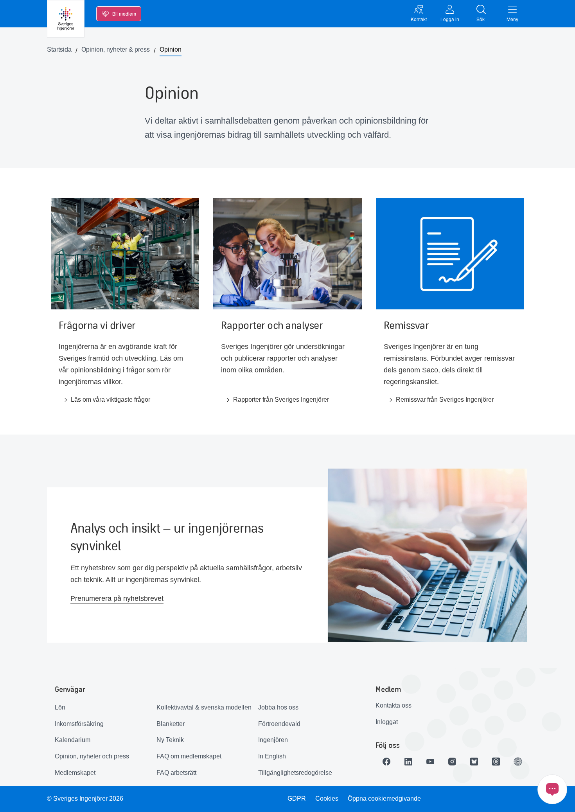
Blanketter (170, 723)
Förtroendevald (279, 723)
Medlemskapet (75, 772)
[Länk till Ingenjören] (518, 762)
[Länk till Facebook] (386, 762)
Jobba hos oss (278, 707)
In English (272, 756)
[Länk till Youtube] (430, 762)
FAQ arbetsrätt (176, 772)
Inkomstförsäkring (79, 723)
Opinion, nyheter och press (92, 756)
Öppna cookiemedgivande (384, 798)
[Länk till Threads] (496, 762)
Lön (60, 707)
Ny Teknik (170, 740)
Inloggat (387, 722)
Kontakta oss (393, 705)
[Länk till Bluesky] (474, 762)
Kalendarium (72, 740)
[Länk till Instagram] (452, 762)
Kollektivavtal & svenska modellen (204, 707)
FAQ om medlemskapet (188, 756)
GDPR (297, 798)
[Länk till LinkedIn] (408, 762)
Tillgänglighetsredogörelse (295, 772)
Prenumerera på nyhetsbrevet (117, 598)
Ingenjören (273, 740)
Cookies (326, 798)
